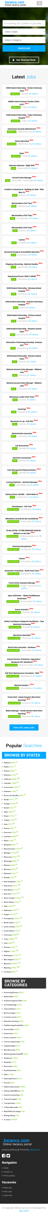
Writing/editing (11, 1115)
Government (11, 1033)
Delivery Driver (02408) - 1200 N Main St (22, 494)
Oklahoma (15, 94)
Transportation (12, 1103)
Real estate (10, 1066)
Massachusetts (13, 849)
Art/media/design (13, 1005)
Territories (11, 972)
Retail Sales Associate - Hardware (22, 647)
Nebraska (11, 873)
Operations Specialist (22, 635)
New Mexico (12, 890)
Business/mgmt (12, 1013)
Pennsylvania (13, 918)
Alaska (10, 767)
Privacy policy (9, 1175)
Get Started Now (25, 59)
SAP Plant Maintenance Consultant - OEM (22, 673)
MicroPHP (24, 1210)
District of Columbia (14, 795)
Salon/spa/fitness (13, 1078)
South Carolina (13, 927)
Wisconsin (12, 963)
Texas (10, 939)
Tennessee (11, 935)
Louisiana (11, 836)
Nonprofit (10, 1062)
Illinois (10, 816)
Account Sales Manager (22, 177)
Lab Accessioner (22, 445)
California (12, 779)
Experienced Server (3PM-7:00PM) (22, 276)
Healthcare (11, 1058)
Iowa (9, 824)
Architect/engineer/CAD (15, 1000)
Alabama (10, 762)
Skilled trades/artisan (14, 1087)
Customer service (13, 1017)
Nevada (10, 877)
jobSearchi (34, 1149)
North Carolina (12, 601)
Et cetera (33, 93)
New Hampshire (13, 881)
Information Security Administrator (22, 129)
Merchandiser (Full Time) (22, 203)
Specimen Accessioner (22, 458)
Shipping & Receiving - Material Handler (22, 264)
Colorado (11, 783)
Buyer (22, 153)
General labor (12, 1029)
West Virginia (12, 959)
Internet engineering (14, 1041)
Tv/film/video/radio (13, 1107)
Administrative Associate (22, 433)
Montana (11, 869)
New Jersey (12, 886)
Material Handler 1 (22, 685)
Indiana (10, 820)
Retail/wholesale (12, 1070)
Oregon (10, 914)
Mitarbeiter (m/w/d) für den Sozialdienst (22, 519)
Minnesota (12, 857)
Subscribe (7, 1195)
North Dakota (13, 509)
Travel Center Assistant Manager (21, 583)
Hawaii (10, 808)
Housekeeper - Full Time (22, 506)
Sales (9, 1074)
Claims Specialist (22, 141)
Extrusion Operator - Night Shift (22, 165)
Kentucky (11, 832)
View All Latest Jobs (24, 727)
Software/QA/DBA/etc (14, 1091)
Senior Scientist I (22, 609)
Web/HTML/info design (14, 1111)
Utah (9, 943)
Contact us (8, 1172)
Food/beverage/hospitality (16, 1025)
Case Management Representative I (21, 470)
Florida (11, 799)
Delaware (11, 791)
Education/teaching (13, 1021)
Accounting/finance (14, 992)
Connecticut (12, 787)
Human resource (12, 1037)
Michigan (11, 853)
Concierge (22, 409)
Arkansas (11, 775)
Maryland (11, 845)
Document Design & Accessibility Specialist (22, 252)
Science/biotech (12, 1009)
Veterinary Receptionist (22, 546)
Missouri (10, 865)
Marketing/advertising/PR (16, 1054)
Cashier (22, 240)
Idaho (9, 812)
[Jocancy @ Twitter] (8, 1156)
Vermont (10, 947)
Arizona (10, 771)
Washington (12, 955)
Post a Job (7, 1191)
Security (9, 1083)
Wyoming (12, 968)
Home (5, 1168)
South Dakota (12, 931)
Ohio (13, 168)
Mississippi (11, 861)
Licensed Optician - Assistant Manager (22, 482)
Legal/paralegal (12, 1046)
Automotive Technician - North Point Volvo (22, 571)
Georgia (11, 803)
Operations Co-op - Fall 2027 (22, 421)
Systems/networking (13, 1095)
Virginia (11, 951)
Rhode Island (12, 922)
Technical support (12, 1099)
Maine (10, 840)
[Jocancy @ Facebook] (3, 1156)
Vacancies (7, 1187)
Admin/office (11, 996)
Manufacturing (12, 1050)
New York (12, 894)
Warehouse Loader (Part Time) (21, 397)
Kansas (10, 828)
